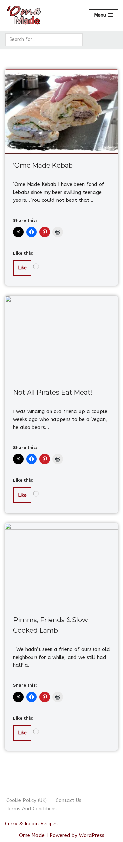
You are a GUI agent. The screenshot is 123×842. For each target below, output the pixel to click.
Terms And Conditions (31, 808)
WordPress (91, 835)
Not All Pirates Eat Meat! (52, 392)
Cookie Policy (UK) (26, 800)
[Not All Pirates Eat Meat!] (61, 338)
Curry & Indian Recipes (31, 824)
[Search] (75, 39)
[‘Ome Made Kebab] (61, 111)
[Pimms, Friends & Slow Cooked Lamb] (61, 565)
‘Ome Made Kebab (43, 165)
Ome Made (32, 835)
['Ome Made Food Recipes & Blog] (24, 15)
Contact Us (68, 800)
